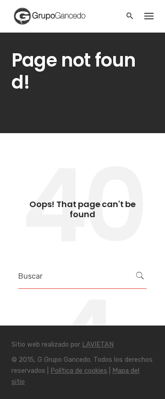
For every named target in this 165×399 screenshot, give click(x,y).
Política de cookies (78, 371)
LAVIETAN (98, 344)
